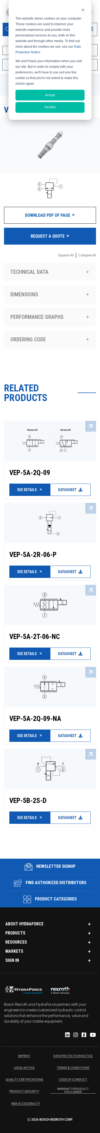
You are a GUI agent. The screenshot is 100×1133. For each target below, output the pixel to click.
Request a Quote (48, 236)
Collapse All (87, 255)
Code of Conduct (73, 1079)
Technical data (29, 272)
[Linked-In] (67, 1035)
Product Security (24, 1091)
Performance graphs (36, 317)
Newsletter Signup (55, 866)
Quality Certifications (24, 1079)
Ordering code (28, 339)
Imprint (24, 1056)
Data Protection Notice (73, 1056)
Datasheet (67, 490)
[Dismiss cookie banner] (83, 10)
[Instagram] (75, 1035)
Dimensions (24, 294)
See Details (27, 490)
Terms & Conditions (73, 1068)
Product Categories (55, 899)
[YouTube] (92, 1035)
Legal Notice (24, 1068)
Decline (50, 107)
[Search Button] (8, 29)
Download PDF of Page (48, 215)
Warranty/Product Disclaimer (73, 1090)
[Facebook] (83, 1035)
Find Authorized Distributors (55, 882)
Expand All (66, 255)
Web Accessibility (25, 1103)
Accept (50, 95)
